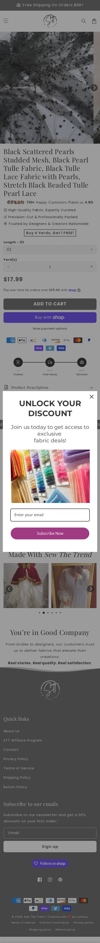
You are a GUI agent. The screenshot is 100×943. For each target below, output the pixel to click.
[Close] (91, 396)
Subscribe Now (50, 533)
